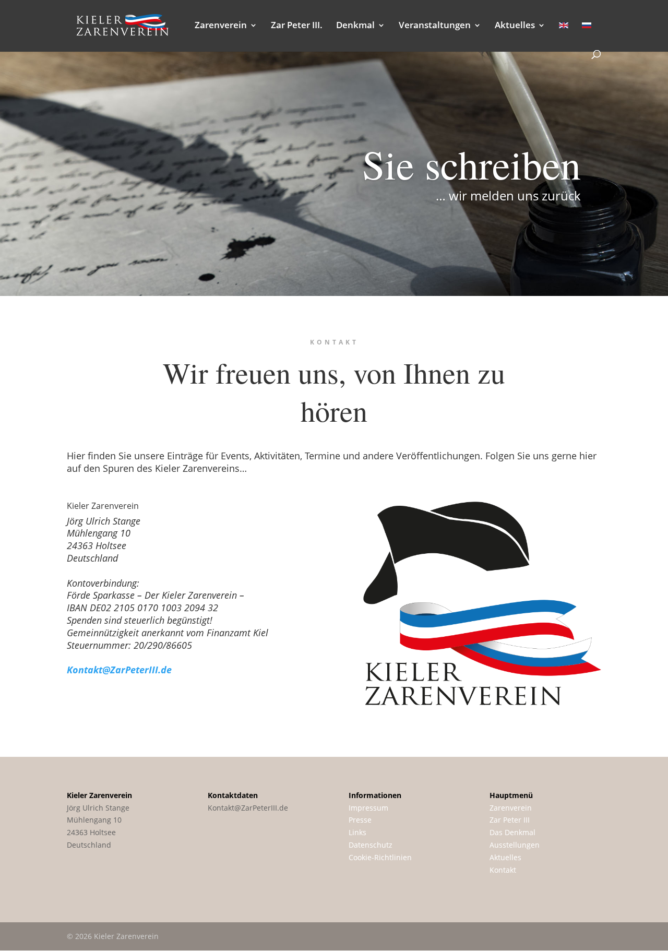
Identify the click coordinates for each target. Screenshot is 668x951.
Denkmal (355, 26)
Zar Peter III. (297, 26)
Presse (360, 820)
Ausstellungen (515, 845)
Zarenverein (221, 26)
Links (357, 832)
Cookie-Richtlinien (380, 857)
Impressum (368, 808)
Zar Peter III (510, 820)
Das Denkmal (512, 832)
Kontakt (503, 870)
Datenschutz (370, 845)
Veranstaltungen (435, 26)
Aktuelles (515, 26)
